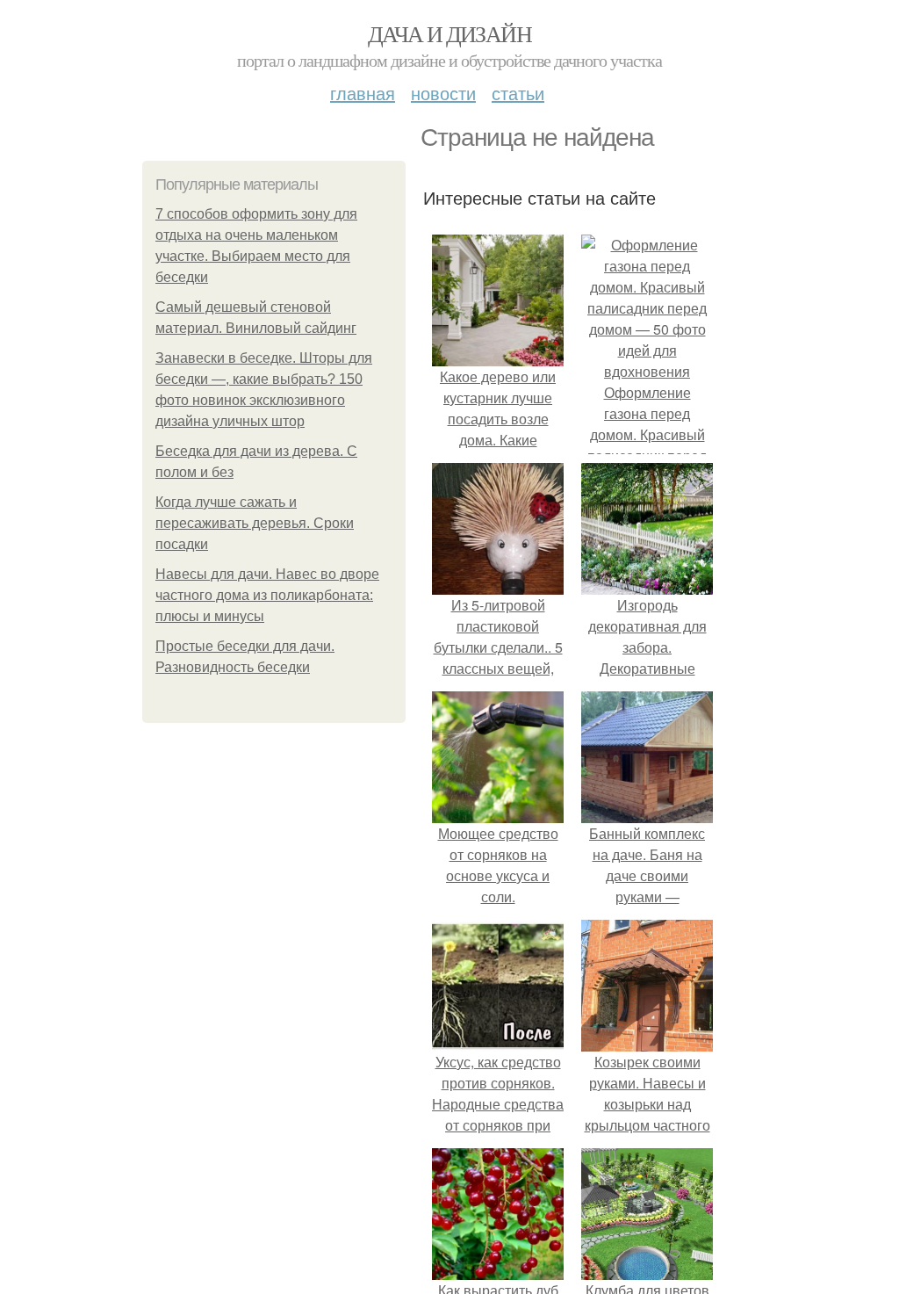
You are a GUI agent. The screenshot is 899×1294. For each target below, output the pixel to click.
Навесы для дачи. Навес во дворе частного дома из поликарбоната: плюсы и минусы (267, 595)
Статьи (518, 92)
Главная (362, 92)
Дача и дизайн (449, 33)
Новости (443, 92)
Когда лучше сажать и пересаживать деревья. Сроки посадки (254, 523)
